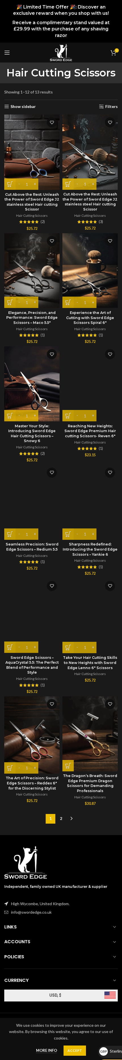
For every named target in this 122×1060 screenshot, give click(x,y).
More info (46, 1050)
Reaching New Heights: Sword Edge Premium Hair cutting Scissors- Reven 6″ (90, 431)
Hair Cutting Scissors (32, 215)
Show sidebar (23, 106)
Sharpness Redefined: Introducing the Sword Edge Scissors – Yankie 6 (90, 549)
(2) (43, 222)
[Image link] (25, 862)
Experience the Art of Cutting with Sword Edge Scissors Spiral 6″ (90, 318)
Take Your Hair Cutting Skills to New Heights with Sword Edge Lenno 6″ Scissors (90, 662)
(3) (101, 222)
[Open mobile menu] (7, 52)
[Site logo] (61, 52)
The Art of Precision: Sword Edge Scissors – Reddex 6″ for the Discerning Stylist (32, 783)
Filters (111, 106)
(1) (43, 335)
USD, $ (55, 995)
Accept (75, 1050)
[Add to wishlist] (52, 122)
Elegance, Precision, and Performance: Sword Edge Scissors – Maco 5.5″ (32, 318)
